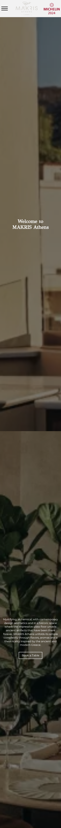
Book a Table (30, 655)
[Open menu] (5, 8)
